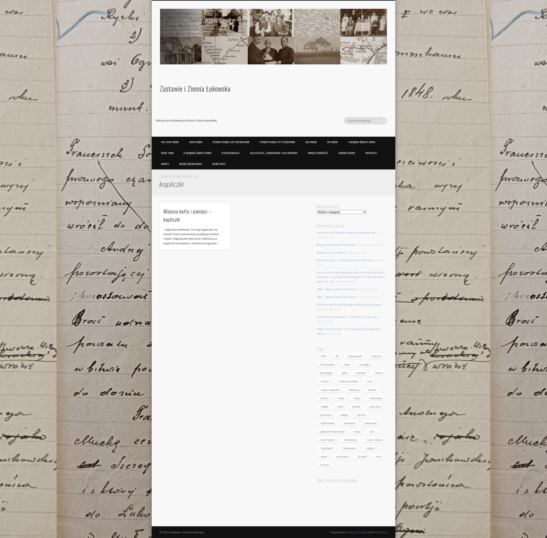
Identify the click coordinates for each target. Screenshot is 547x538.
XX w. (379, 456)
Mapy (165, 164)
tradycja (370, 448)
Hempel (361, 373)
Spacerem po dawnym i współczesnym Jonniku (346, 232)
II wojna (325, 381)
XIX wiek (311, 142)
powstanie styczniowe (333, 431)
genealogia (327, 373)
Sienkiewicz (350, 440)
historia (379, 373)
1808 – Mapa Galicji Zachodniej (336, 289)
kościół (372, 390)
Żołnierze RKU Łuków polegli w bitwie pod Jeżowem (349, 305)
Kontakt (219, 164)
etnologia (364, 364)
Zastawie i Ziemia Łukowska (195, 88)
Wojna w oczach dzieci (331, 252)
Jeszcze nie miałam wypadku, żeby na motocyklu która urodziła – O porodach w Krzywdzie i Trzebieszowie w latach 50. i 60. (351, 276)
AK (337, 356)
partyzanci (375, 406)
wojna (324, 456)
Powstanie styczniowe (277, 142)
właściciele (342, 456)
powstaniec (371, 423)
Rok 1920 (167, 153)
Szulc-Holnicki (374, 440)
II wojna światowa (198, 153)
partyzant (326, 415)
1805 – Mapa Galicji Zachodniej (336, 297)
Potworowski (328, 423)
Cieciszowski (355, 356)
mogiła (324, 406)
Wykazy (371, 153)
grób (344, 373)
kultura (325, 398)
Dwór (347, 364)
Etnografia (231, 153)
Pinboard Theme (356, 532)
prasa (357, 431)
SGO (372, 431)
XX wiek (332, 142)
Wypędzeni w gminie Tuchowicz (337, 245)
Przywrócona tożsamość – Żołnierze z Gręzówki (347, 317)
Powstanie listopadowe (231, 142)
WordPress (380, 532)
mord (340, 406)
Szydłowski (327, 448)
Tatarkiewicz (349, 448)
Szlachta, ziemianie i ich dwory (274, 153)
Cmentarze (346, 153)
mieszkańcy (375, 398)
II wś (369, 381)
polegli (344, 415)
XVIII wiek (195, 142)
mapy (356, 398)
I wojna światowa (361, 142)
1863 (323, 356)
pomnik (361, 415)
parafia (356, 406)
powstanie (349, 423)
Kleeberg (354, 390)
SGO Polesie (328, 440)
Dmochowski (328, 364)
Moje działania (190, 164)
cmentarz (376, 356)
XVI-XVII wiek (170, 142)
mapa (341, 398)
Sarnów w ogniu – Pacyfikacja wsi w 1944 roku (345, 260)
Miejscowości (318, 153)
